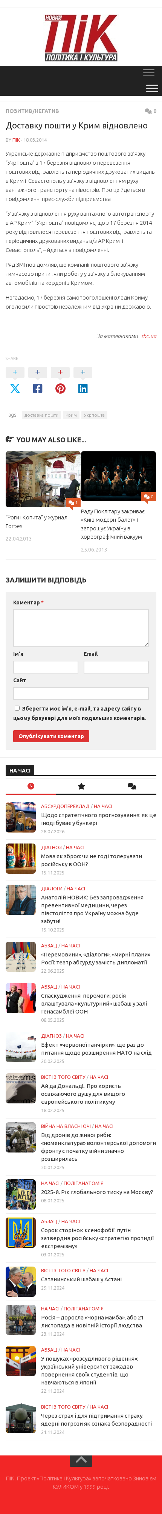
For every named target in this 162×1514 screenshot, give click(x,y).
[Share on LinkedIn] (82, 381)
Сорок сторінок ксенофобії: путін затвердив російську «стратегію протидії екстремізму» (97, 1238)
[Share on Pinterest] (60, 381)
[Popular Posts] (81, 787)
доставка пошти (41, 414)
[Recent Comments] (131, 787)
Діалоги (52, 888)
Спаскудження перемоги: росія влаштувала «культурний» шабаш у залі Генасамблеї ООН (94, 1003)
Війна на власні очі (66, 1126)
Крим (71, 414)
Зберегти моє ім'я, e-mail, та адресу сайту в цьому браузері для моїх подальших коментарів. (80, 713)
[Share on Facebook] (37, 381)
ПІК (16, 139)
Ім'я (18, 654)
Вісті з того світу (63, 1077)
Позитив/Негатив (32, 111)
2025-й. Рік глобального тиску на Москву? (97, 1192)
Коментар (28, 602)
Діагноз (51, 847)
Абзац (49, 945)
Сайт (19, 680)
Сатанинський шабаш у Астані (81, 1279)
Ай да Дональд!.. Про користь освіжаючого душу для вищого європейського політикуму (83, 1094)
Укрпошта (94, 414)
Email (91, 654)
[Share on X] (15, 381)
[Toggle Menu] (152, 88)
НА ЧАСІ (103, 806)
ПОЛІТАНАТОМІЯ (84, 1183)
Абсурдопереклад (65, 806)
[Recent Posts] (31, 787)
